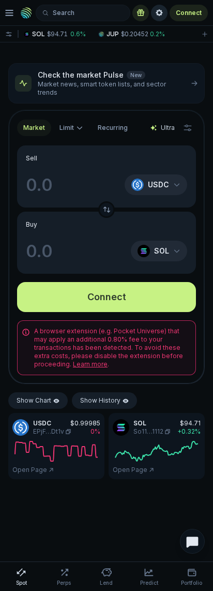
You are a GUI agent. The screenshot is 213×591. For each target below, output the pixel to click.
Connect (189, 13)
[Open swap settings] (187, 128)
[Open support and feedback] (192, 541)
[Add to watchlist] (204, 34)
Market (34, 127)
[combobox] (71, 128)
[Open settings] (159, 13)
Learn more (90, 364)
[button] (57, 34)
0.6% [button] (78, 34)
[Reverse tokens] (106, 209)
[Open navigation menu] (9, 13)
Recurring (113, 127)
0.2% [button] (157, 34)
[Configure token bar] (9, 34)
